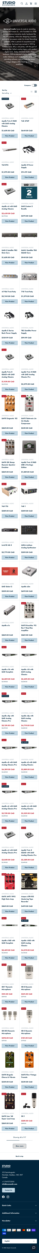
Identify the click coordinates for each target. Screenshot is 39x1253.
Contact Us (8, 1190)
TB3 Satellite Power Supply (28, 331)
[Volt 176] (10, 491)
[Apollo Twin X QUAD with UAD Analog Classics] (10, 357)
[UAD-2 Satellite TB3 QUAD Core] (29, 235)
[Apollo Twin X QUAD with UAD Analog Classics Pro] (29, 835)
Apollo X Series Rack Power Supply (9, 331)
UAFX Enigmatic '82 (9, 418)
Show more (19, 1146)
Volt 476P (25, 121)
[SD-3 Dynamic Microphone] (29, 1016)
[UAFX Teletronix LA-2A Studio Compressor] (29, 403)
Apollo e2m (25, 586)
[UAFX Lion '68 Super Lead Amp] (10, 1101)
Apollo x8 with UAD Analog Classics (29, 763)
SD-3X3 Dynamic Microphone (8, 1032)
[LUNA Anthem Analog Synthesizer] (29, 530)
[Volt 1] (29, 491)
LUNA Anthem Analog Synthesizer (28, 546)
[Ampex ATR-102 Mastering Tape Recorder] (29, 881)
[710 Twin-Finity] (29, 276)
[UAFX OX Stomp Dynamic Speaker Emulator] (10, 447)
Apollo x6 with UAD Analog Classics (29, 807)
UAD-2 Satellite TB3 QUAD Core (29, 251)
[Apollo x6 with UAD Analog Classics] (29, 791)
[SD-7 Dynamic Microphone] (10, 972)
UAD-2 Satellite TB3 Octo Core (9, 251)
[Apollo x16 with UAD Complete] (10, 654)
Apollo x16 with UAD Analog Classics (27, 672)
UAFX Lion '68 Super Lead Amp (8, 1117)
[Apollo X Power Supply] (29, 150)
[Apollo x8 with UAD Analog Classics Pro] (10, 747)
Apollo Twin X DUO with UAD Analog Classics (9, 123)
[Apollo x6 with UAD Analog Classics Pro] (10, 791)
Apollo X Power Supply (27, 166)
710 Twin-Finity (27, 291)
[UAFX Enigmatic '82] (10, 403)
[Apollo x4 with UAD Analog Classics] (10, 191)
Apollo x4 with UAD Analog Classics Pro (9, 851)
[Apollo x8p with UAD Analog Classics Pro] (10, 701)
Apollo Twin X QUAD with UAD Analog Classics (8, 374)
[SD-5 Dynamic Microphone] (29, 972)
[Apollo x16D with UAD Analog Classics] (29, 925)
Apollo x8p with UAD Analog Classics (27, 718)
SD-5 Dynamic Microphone (26, 988)
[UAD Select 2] (10, 571)
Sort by (4, 90)
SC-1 (23, 1116)
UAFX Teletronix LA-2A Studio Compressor (29, 421)
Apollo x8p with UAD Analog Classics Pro (8, 718)
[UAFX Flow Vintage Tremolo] (29, 1059)
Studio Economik (11, 1248)
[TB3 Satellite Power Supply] (29, 315)
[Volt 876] (10, 150)
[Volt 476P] (29, 106)
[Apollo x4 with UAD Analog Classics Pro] (10, 835)
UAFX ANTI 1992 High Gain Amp (8, 897)
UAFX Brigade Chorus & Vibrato (8, 1076)
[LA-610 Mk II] (10, 530)
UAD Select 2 (7, 586)
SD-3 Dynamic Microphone (26, 1032)
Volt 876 (5, 165)
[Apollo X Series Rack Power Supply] (10, 315)
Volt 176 (5, 506)
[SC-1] (29, 1101)
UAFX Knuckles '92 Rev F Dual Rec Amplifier (28, 628)
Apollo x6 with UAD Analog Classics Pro (9, 807)
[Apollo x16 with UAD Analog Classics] (29, 654)
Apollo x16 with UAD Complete (8, 670)
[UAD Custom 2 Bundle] (29, 191)
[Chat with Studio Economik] (34, 1248)
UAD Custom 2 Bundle (27, 207)
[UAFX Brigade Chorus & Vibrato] (10, 1059)
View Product (9, 136)
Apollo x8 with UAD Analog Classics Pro (9, 763)
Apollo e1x (6, 625)
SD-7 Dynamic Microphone (7, 988)
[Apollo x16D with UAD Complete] (10, 925)
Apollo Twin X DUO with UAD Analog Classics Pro (28, 374)
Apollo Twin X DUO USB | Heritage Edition (28, 465)
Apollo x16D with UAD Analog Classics (28, 943)
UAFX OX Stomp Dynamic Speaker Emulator (8, 465)
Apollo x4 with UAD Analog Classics (9, 207)
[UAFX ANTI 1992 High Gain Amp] (10, 881)
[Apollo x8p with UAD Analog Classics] (29, 701)
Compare (27, 85)
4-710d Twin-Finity (9, 291)
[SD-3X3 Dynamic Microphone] (10, 1016)
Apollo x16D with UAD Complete (8, 941)
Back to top (19, 1156)
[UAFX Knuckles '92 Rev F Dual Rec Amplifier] (29, 610)
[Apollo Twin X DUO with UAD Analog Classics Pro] (29, 357)
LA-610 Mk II (7, 545)
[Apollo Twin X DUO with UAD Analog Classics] (10, 106)
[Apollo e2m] (29, 571)
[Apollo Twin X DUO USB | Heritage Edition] (29, 447)
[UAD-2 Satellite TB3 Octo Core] (10, 235)
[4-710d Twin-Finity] (10, 276)
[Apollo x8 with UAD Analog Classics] (29, 747)
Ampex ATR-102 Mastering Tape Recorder (27, 899)
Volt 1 (23, 506)
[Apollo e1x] (10, 610)
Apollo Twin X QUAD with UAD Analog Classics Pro (28, 852)
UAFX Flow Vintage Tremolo (28, 1076)
